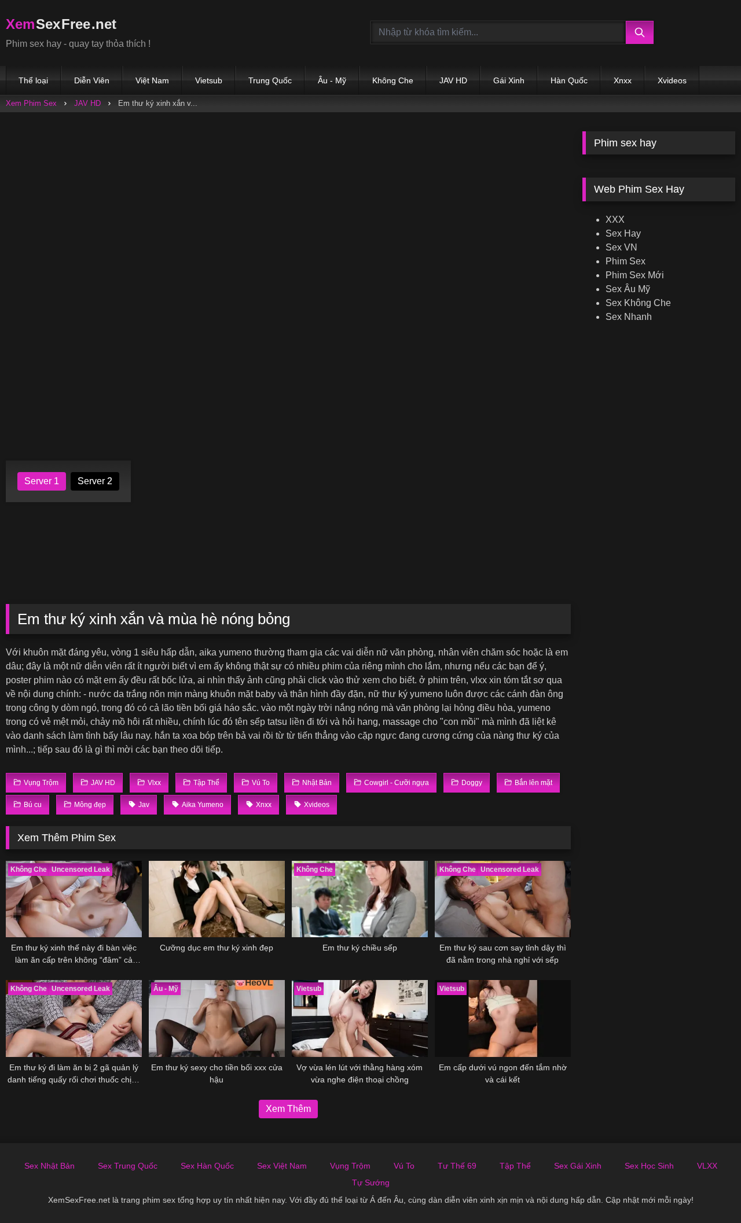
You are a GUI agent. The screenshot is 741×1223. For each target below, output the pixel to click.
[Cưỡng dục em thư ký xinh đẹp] (217, 899)
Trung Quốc (270, 80)
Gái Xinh (508, 80)
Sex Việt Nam (282, 1165)
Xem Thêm (288, 1109)
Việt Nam (152, 80)
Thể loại (33, 80)
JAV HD (453, 80)
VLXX (707, 1165)
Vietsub (208, 80)
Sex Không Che (638, 303)
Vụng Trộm (350, 1165)
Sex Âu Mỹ (628, 289)
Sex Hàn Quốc (207, 1165)
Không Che (392, 80)
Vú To (404, 1165)
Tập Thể (515, 1165)
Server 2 (95, 481)
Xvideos (672, 80)
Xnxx (623, 80)
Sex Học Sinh (649, 1165)
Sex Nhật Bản (49, 1165)
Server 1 (41, 481)
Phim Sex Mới (635, 275)
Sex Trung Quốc (127, 1165)
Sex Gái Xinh (577, 1165)
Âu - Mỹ (332, 80)
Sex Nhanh (629, 317)
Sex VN (621, 247)
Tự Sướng (371, 1182)
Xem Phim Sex (31, 103)
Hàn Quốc (569, 80)
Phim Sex (625, 261)
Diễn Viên (91, 80)
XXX (615, 219)
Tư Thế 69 (457, 1165)
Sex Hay (623, 233)
